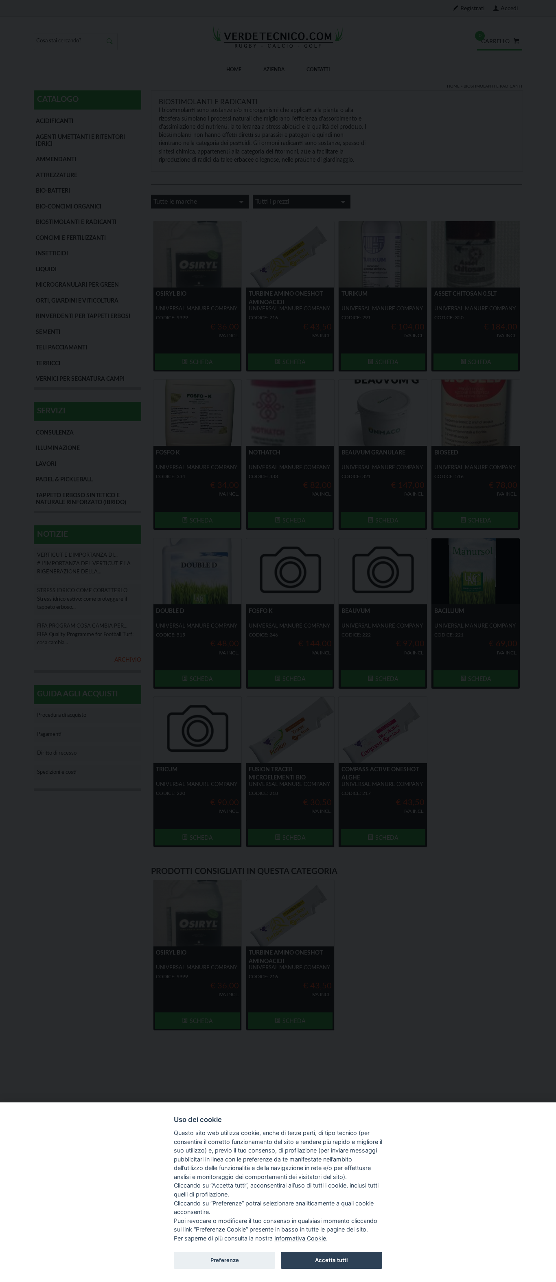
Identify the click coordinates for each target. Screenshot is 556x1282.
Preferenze (224, 1260)
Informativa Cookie (300, 1238)
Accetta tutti (331, 1260)
